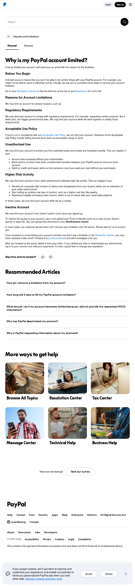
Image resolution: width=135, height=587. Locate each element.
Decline (109, 573)
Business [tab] (28, 45)
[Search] (124, 22)
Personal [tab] (12, 45)
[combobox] (67, 22)
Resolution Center (26, 91)
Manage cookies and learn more (44, 579)
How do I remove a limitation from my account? (36, 282)
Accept (88, 573)
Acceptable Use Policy (53, 135)
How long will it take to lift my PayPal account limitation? (41, 294)
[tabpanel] (65, 152)
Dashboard (81, 91)
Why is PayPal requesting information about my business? (42, 333)
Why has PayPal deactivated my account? (32, 321)
